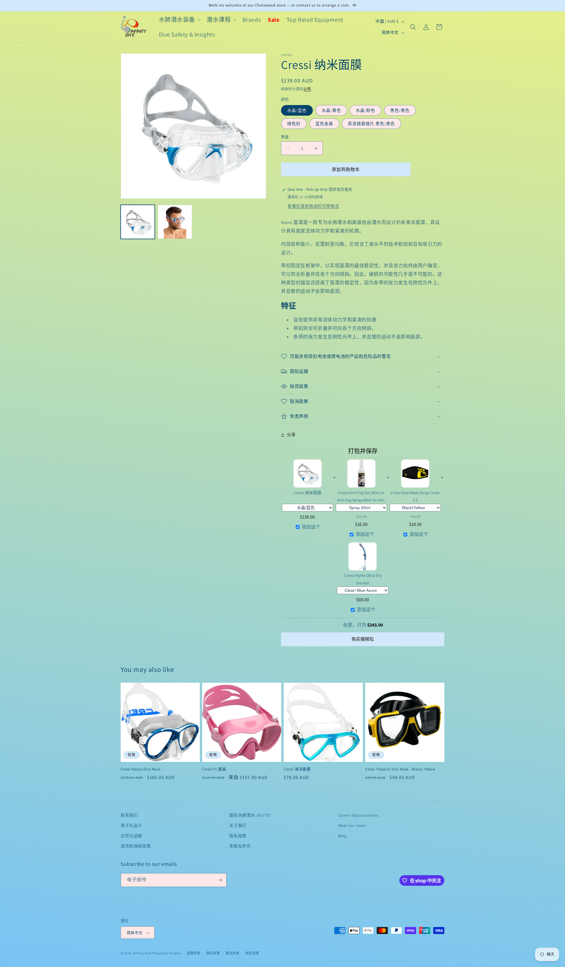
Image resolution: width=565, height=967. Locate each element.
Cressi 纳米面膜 (307, 492)
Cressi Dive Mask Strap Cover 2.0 (415, 496)
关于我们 (237, 825)
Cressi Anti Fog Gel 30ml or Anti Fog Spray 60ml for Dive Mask (361, 496)
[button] (179, 19)
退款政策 (193, 953)
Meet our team (352, 825)
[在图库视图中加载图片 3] (175, 222)
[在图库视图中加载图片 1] (138, 222)
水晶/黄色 (331, 110)
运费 (307, 89)
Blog (342, 835)
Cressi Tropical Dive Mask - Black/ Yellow (400, 769)
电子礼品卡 (131, 825)
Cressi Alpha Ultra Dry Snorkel (363, 579)
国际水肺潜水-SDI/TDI (250, 815)
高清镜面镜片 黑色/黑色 (371, 123)
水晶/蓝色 (297, 110)
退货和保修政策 (136, 846)
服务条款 (233, 953)
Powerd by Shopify (166, 953)
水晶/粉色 (365, 110)
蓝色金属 (324, 123)
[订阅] (219, 880)
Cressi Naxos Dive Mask (140, 769)
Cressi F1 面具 (214, 769)
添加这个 (311, 527)
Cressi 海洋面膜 (297, 769)
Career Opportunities (358, 815)
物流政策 (252, 953)
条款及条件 (240, 846)
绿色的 (293, 123)
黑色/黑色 (400, 110)
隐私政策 (237, 835)
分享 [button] (291, 434)
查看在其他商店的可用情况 (313, 206)
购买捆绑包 (363, 639)
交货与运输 (131, 835)
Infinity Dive (142, 953)
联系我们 (129, 815)
